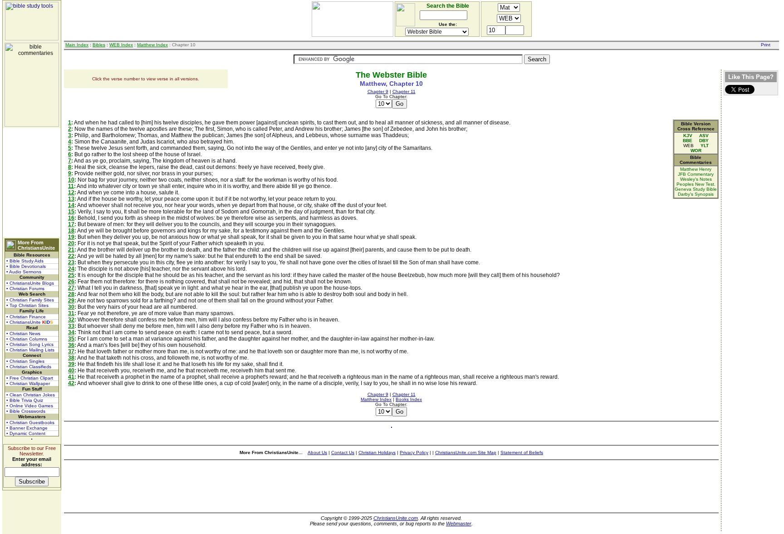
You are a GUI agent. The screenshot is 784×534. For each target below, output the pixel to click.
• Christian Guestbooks (30, 422)
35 (71, 339)
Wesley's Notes (696, 179)
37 (71, 351)
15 (71, 211)
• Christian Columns (26, 338)
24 (71, 269)
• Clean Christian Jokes (30, 394)
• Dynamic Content (25, 433)
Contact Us (342, 452)
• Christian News (23, 333)
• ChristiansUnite (29, 322)
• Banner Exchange (27, 427)
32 (71, 319)
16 (71, 218)
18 (71, 230)
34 (71, 332)
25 (71, 275)
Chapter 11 (404, 91)
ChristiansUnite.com (395, 518)
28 (71, 294)
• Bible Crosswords (25, 411)
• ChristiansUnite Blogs (30, 283)
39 (71, 364)
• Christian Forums (25, 288)
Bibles (99, 44)
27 (71, 288)
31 (71, 313)
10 (71, 180)
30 (71, 307)
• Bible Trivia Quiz (24, 400)
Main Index (76, 44)
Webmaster (458, 523)
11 (71, 186)
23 (71, 262)
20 (71, 243)
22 (71, 256)
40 (71, 370)
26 (71, 281)
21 (71, 250)
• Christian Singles (25, 361)
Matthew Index (152, 44)
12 (71, 192)
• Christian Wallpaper (28, 383)
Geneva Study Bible (696, 189)
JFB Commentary (696, 174)
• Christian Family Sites (30, 299)
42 (71, 383)
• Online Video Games (29, 405)
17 (71, 224)
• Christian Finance (26, 316)
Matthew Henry (695, 169)
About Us (317, 452)
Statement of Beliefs (521, 452)
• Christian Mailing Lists (30, 349)
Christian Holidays (377, 452)
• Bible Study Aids (25, 260)
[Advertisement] (32, 182)
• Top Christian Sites (27, 305)
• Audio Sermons (23, 271)
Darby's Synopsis (696, 194)
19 (71, 237)
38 (71, 358)
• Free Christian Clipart (29, 378)
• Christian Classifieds (28, 366)
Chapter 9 (378, 91)
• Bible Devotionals (26, 266)
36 (71, 345)
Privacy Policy (414, 452)
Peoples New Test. (695, 184)
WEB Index (121, 44)
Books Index (409, 399)
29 (71, 300)
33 (71, 326)
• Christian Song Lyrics (30, 344)
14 (71, 205)
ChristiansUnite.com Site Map (465, 452)
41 (71, 377)
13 (71, 199)
